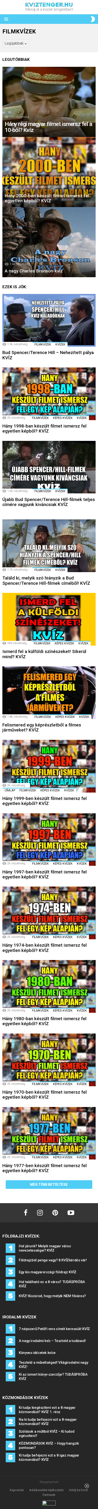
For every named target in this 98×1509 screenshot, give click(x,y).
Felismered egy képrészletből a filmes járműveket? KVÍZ (41, 727)
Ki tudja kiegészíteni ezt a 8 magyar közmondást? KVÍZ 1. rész (47, 1409)
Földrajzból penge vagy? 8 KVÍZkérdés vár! (53, 1260)
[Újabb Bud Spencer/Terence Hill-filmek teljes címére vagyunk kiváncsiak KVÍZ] (49, 467)
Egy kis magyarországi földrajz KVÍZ (47, 1272)
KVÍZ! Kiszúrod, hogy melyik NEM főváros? (52, 1296)
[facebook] (26, 1213)
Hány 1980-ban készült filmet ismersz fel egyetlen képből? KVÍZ (44, 1021)
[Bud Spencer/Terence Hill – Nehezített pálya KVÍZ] (49, 320)
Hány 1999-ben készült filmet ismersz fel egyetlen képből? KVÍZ (44, 801)
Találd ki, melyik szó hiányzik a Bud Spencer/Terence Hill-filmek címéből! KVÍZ (46, 580)
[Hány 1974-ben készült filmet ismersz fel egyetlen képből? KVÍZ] (49, 913)
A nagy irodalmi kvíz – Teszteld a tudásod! (52, 1341)
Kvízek (60, 344)
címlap (10, 790)
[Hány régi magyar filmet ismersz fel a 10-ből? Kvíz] (49, 102)
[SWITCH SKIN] (93, 19)
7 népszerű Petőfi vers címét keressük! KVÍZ (54, 1329)
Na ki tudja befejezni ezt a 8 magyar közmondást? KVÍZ (48, 1421)
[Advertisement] (49, 1497)
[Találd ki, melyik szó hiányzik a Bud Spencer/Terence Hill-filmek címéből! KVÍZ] (49, 545)
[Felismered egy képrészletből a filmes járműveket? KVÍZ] (49, 692)
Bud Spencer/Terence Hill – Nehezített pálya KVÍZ (48, 355)
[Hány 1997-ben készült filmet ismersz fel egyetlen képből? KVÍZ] (49, 839)
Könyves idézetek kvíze (37, 1353)
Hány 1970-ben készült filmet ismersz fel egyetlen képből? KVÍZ (44, 1094)
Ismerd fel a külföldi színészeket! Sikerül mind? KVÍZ (44, 654)
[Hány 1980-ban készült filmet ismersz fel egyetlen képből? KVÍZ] (49, 986)
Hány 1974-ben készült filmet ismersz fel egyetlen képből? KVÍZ (44, 947)
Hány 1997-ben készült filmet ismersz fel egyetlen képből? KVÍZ (44, 874)
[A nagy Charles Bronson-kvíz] (49, 242)
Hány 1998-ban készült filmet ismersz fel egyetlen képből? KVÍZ (44, 428)
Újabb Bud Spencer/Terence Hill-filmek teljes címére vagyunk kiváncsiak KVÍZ (48, 502)
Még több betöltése (49, 1184)
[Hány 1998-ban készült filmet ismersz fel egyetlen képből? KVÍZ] (49, 393)
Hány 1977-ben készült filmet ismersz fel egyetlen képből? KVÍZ (44, 1168)
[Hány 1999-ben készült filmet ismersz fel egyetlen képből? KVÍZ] (49, 766)
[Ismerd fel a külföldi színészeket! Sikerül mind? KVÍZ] (49, 619)
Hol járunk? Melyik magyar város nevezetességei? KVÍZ (45, 1248)
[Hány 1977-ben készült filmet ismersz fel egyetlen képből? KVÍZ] (49, 1133)
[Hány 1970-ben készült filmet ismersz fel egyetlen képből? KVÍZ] (49, 1060)
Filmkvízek (42, 344)
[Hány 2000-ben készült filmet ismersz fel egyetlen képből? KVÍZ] (49, 172)
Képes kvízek (63, 418)
